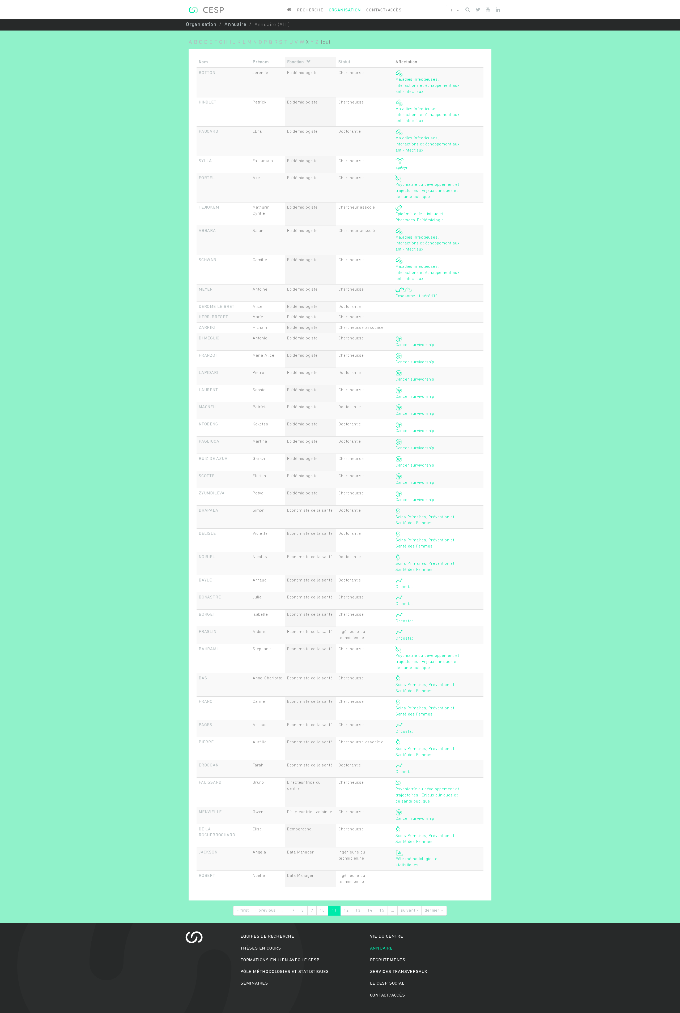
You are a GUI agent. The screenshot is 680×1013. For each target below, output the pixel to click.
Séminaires (254, 983)
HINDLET (207, 102)
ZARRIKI (207, 328)
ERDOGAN (209, 765)
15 (382, 910)
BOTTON (207, 73)
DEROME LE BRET (217, 307)
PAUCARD (208, 132)
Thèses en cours (260, 948)
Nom (203, 62)
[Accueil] (206, 10)
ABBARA (207, 231)
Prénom (261, 62)
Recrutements (388, 960)
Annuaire (235, 24)
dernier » (434, 910)
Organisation (345, 10)
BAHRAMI (208, 649)
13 (358, 910)
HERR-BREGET (213, 317)
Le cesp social (387, 983)
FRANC (205, 702)
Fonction (295, 62)
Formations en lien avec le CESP (280, 960)
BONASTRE (210, 597)
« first (243, 910)
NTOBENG (208, 424)
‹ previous (266, 910)
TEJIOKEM (209, 207)
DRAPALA (208, 510)
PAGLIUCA (209, 441)
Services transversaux (398, 971)
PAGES (205, 725)
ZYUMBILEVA (212, 493)
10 (322, 910)
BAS (203, 678)
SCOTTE (207, 476)
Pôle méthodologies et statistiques (284, 971)
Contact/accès (383, 10)
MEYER (206, 289)
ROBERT (207, 876)
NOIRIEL (207, 557)
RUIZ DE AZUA (213, 459)
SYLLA (205, 161)
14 (370, 910)
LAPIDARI (208, 373)
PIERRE (206, 742)
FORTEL (207, 178)
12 (346, 910)
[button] (454, 10)
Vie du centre (386, 936)
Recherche (310, 10)
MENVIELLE (210, 812)
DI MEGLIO (209, 338)
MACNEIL (208, 407)
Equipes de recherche (267, 936)
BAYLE (205, 580)
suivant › (409, 910)
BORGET (207, 615)
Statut (344, 62)
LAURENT (208, 390)
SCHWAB (207, 260)
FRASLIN (207, 632)
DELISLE (207, 534)
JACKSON (208, 852)
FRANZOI (208, 356)
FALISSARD (210, 783)
